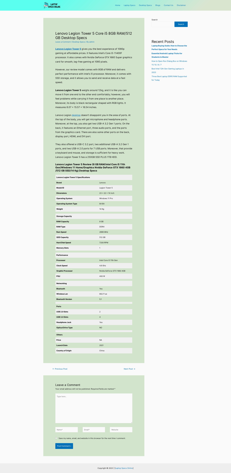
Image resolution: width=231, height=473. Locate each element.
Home (117, 5)
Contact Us (168, 5)
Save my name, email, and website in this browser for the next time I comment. (92, 438)
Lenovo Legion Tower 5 (68, 49)
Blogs (157, 5)
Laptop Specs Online (124, 468)
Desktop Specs (145, 5)
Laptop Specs (129, 5)
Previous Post (59, 369)
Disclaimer (181, 5)
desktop (76, 115)
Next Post (129, 369)
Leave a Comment (63, 42)
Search (155, 20)
